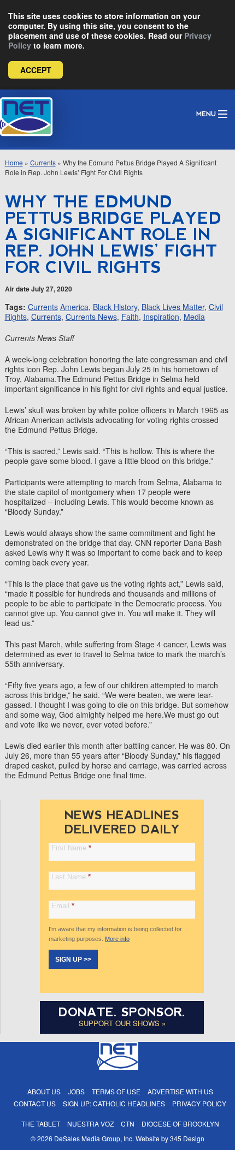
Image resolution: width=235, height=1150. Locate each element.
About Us (44, 1091)
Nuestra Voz (90, 1123)
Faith (130, 316)
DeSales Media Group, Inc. (94, 1138)
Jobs (76, 1091)
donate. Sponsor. (121, 1012)
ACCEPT (35, 69)
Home (14, 162)
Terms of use (116, 1091)
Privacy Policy (199, 1103)
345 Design (187, 1138)
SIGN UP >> (73, 959)
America (74, 306)
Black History (115, 306)
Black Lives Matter (173, 306)
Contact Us (35, 1103)
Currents (43, 162)
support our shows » (122, 1023)
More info (117, 939)
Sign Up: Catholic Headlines (114, 1103)
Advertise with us (180, 1091)
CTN (127, 1123)
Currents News (91, 316)
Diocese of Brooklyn (180, 1123)
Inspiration (161, 316)
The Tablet (40, 1123)
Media (194, 316)
